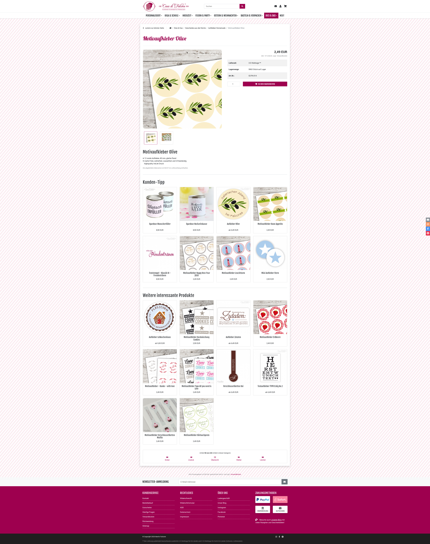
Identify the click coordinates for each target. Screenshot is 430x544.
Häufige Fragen (148, 512)
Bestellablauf (147, 503)
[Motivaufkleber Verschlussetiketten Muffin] (160, 415)
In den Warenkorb (266, 84)
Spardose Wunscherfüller (160, 224)
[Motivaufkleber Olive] (182, 89)
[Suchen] (242, 6)
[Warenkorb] (285, 6)
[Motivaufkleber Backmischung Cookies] (197, 317)
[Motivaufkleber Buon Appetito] (270, 204)
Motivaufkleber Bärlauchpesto (196, 435)
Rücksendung (147, 521)
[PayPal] (262, 499)
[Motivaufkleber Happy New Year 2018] (197, 253)
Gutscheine (147, 507)
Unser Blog (222, 503)
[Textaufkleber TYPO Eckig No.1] (270, 366)
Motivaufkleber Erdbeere (270, 337)
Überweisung (262, 511)
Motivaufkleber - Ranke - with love (160, 386)
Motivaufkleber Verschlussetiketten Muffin (160, 436)
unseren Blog (276, 520)
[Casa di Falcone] (165, 6)
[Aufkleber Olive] (233, 204)
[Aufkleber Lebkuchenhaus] (160, 317)
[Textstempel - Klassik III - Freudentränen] (160, 253)
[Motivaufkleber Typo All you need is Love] (197, 366)
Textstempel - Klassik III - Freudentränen (160, 274)
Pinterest (221, 516)
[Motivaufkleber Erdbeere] (270, 317)
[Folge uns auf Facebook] (279, 536)
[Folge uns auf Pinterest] (283, 536)
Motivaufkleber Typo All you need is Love (196, 387)
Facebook (222, 512)
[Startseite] (170, 28)
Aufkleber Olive (233, 224)
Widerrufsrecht (186, 498)
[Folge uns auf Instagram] (276, 536)
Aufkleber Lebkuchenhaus (160, 337)
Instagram (222, 507)
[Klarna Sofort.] (280, 499)
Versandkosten (282, 56)
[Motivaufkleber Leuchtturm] (233, 253)
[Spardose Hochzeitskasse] (197, 204)
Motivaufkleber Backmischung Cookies (196, 338)
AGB (182, 507)
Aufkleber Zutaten (233, 337)
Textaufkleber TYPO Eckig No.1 (270, 386)
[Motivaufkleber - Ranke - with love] (160, 366)
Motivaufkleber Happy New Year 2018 (196, 274)
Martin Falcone (160, 536)
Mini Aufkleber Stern (270, 273)
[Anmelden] (285, 481)
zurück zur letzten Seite (154, 28)
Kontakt (145, 498)
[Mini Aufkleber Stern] (270, 253)
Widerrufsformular (187, 503)
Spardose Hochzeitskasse (196, 224)
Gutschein (280, 511)
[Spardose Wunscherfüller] (160, 204)
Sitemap (145, 526)
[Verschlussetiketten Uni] (233, 366)
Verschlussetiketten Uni (233, 386)
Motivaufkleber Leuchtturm (233, 273)
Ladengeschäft (224, 498)
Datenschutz (185, 512)
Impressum (184, 516)
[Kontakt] (428, 220)
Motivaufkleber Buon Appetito (270, 224)
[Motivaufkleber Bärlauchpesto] (197, 415)
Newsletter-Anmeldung (155, 481)
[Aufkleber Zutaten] (233, 317)
